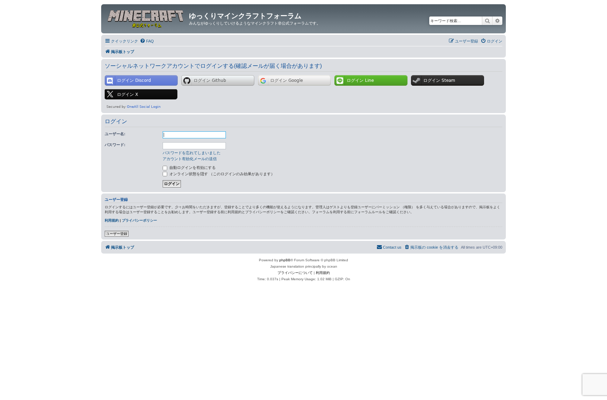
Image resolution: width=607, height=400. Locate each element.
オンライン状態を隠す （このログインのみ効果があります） (221, 174)
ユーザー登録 (116, 234)
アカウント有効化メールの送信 (190, 159)
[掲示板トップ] (146, 18)
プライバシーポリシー (139, 220)
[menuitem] (147, 41)
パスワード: (115, 145)
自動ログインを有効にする (192, 167)
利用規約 (112, 220)
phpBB (285, 260)
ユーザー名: (115, 134)
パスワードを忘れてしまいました (192, 153)
